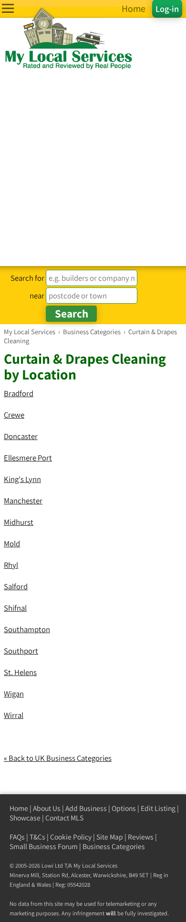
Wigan (14, 693)
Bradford (18, 393)
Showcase (25, 817)
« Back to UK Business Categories (58, 758)
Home (19, 808)
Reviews (141, 836)
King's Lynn (22, 479)
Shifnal (15, 608)
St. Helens (20, 672)
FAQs (17, 836)
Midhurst (18, 522)
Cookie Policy (71, 836)
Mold (12, 543)
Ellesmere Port (28, 457)
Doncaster (21, 436)
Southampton (27, 629)
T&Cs (37, 836)
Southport (21, 650)
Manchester (23, 500)
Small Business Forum (44, 846)
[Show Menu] (8, 8)
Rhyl (11, 565)
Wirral (13, 715)
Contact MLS (64, 817)
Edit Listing (158, 808)
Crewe (14, 415)
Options (124, 808)
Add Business (86, 808)
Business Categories (114, 846)
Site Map (109, 836)
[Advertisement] (93, 168)
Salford (16, 586)
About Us (47, 808)
